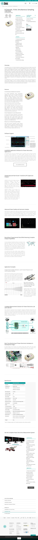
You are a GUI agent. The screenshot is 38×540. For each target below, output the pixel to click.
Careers (17, 531)
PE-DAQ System (7, 513)
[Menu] (25, 3)
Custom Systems (10, 533)
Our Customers (18, 526)
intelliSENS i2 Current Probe (9, 509)
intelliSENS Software (8, 502)
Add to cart (28, 29)
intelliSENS (11, 526)
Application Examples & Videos (10, 504)
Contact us (18, 535)
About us (17, 525)
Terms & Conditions (18, 533)
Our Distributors (18, 528)
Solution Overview (8, 500)
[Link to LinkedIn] (35, 3)
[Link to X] (33, 3)
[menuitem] (26, 0)
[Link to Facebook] (32, 3)
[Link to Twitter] (32, 526)
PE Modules (11, 525)
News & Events (18, 529)
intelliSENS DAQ (7, 511)
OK (19, 538)
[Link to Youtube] (36, 3)
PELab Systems (11, 531)
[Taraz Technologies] (4, 4)
